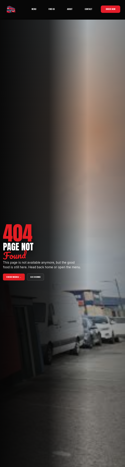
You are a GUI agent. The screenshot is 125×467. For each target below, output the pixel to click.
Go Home (35, 277)
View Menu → (13, 277)
